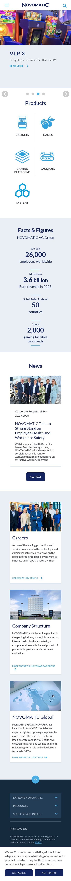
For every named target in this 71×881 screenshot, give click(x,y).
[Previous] (5, 94)
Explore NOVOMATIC (28, 797)
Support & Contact (27, 814)
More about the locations (27, 757)
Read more (17, 75)
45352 (38, 842)
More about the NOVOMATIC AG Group (33, 666)
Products (20, 805)
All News (35, 476)
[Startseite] (35, 5)
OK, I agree (19, 872)
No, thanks (49, 872)
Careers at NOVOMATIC (25, 578)
